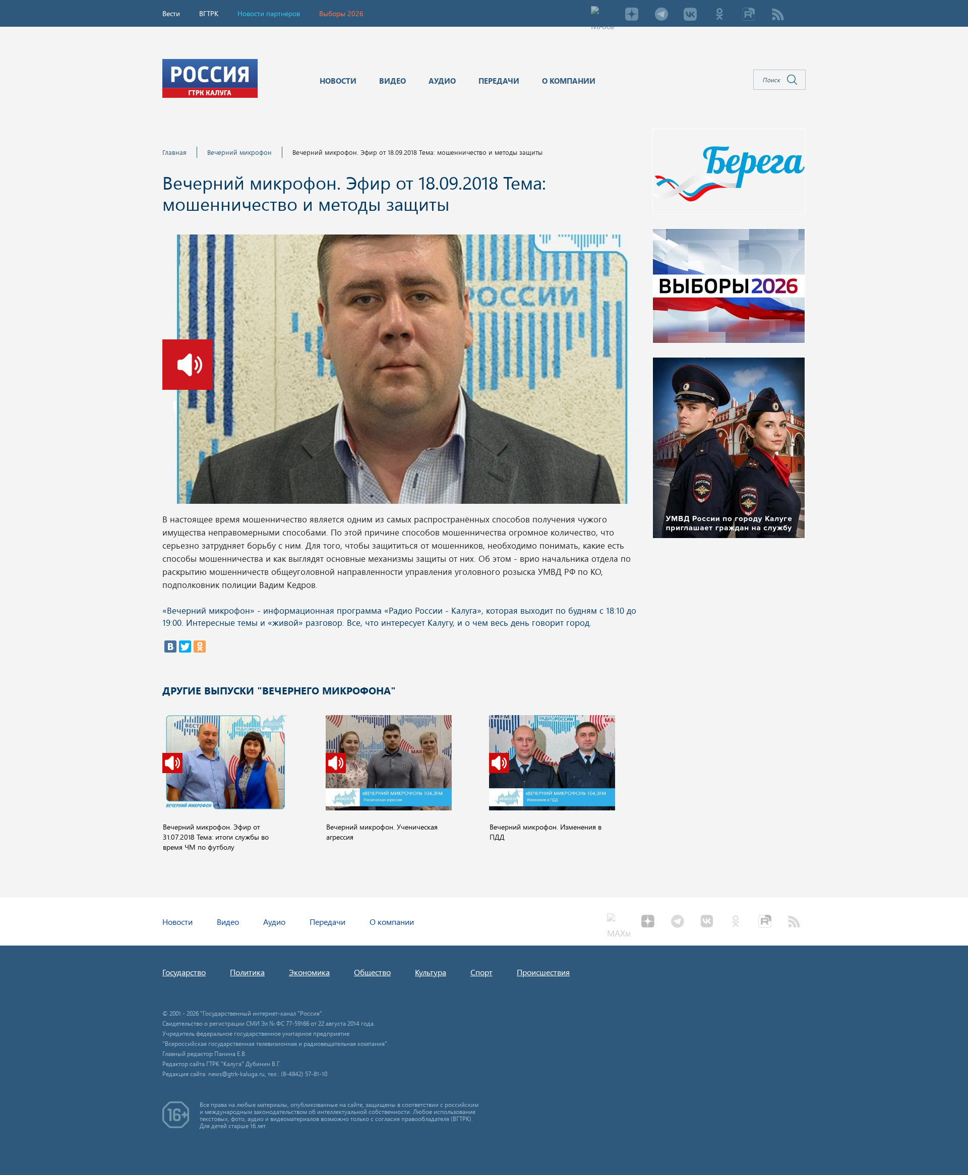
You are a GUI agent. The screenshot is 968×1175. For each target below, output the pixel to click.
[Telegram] (661, 15)
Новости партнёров (268, 13)
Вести (171, 13)
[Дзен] (631, 15)
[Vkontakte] (690, 15)
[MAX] (602, 15)
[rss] (778, 15)
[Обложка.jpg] (401, 372)
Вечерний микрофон (239, 152)
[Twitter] (185, 646)
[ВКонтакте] (170, 646)
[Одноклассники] (200, 646)
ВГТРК (208, 13)
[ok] (719, 15)
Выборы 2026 (341, 13)
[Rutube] (748, 15)
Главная (174, 152)
